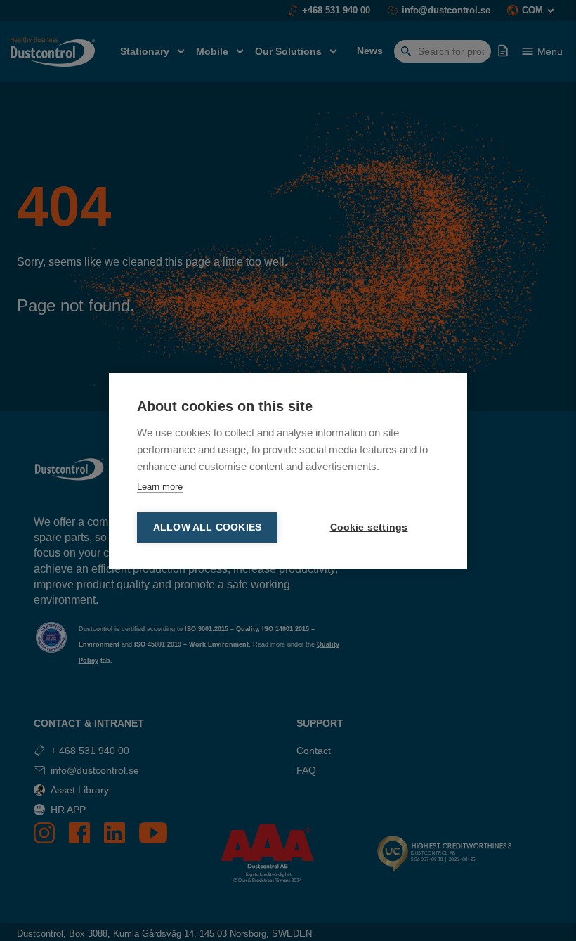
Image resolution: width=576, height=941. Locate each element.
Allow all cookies (207, 527)
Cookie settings (369, 527)
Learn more (160, 486)
